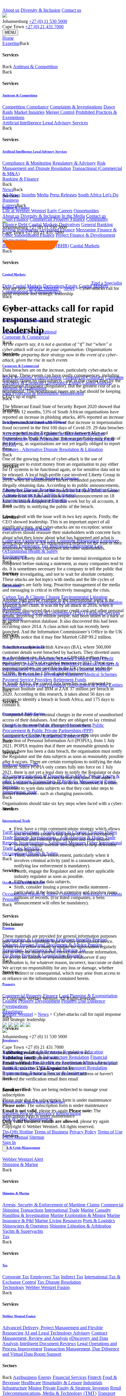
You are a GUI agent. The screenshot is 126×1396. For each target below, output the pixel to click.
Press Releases (63, 194)
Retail (115, 1387)
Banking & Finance (20, 178)
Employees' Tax (45, 1276)
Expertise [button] (11, 43)
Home (8, 38)
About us (10, 10)
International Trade (16, 820)
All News (11, 194)
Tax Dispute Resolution (59, 1282)
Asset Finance (15, 219)
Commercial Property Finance (57, 219)
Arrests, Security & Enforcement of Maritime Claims (51, 1204)
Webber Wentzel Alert (22, 1159)
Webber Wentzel (43, 288)
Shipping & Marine (20, 1164)
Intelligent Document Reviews (48, 1343)
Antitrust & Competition (35, 66)
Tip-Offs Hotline (17, 1131)
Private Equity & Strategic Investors (76, 1387)
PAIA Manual (15, 1137)
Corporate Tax (15, 1276)
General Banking (97, 224)
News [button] (7, 189)
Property (8, 984)
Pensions (10, 899)
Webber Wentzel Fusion (47, 1287)
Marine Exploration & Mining (78, 1215)
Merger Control (60, 112)
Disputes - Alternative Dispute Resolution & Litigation (52, 449)
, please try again (35, 1110)
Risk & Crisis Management (21, 1147)
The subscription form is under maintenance (51, 1113)
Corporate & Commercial (25, 337)
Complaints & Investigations (76, 106)
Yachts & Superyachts (22, 1231)
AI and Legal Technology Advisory (57, 1332)
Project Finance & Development (85, 235)
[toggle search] (4, 239)
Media (43, 194)
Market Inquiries (29, 112)
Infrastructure (14, 1387)
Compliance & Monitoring (26, 163)
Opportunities (86, 210)
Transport (106, 1393)
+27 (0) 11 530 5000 (48, 21)
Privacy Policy (82, 1131)
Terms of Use (110, 1131)
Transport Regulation (87, 1067)
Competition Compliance (25, 106)
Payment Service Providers (27, 679)
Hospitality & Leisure (62, 1382)
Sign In (9, 1142)
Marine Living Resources (58, 1220)
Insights (28, 194)
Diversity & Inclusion (40, 10)
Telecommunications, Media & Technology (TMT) (49, 1393)
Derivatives (69, 224)
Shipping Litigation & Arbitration (80, 1225)
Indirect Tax (72, 1276)
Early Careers (59, 210)
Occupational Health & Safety (30, 551)
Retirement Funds (69, 679)
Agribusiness (25, 1377)
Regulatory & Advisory (74, 163)
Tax (5, 1236)
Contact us (71, 10)
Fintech (94, 1377)
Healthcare (31, 1382)
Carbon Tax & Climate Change (31, 597)
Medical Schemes (100, 674)
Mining (35, 1387)
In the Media (73, 215)
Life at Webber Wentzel (24, 210)
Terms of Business (51, 1131)
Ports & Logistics (99, 1220)
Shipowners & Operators (25, 1225)
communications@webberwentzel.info (40, 1084)
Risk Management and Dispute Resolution (53, 166)
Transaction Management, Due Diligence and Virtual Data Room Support (60, 1351)
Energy (45, 1377)
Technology (13, 1287)
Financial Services (69, 1377)
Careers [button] (9, 205)
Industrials (92, 1382)
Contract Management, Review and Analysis (54, 1335)
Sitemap (36, 1137)
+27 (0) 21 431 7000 (44, 26)
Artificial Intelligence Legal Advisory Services (45, 122)
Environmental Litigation (84, 597)
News (69, 288)
